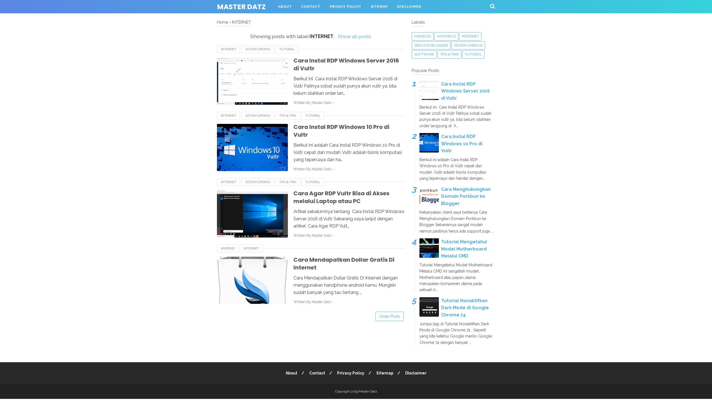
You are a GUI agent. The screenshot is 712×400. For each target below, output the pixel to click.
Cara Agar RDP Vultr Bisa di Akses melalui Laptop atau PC (341, 197)
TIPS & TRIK (287, 116)
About (285, 7)
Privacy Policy (345, 7)
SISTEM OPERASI (257, 49)
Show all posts (354, 36)
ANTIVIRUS (446, 36)
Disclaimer (409, 7)
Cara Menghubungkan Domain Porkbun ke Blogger (466, 196)
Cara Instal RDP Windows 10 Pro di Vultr (461, 143)
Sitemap (379, 7)
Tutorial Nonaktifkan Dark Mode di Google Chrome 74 (465, 308)
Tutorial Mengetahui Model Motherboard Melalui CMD (464, 249)
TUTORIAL (287, 49)
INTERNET (228, 49)
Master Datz (241, 7)
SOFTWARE (424, 54)
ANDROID (228, 248)
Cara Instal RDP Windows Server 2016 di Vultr (465, 91)
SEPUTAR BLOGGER (431, 45)
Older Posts (389, 316)
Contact (310, 7)
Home (222, 22)
